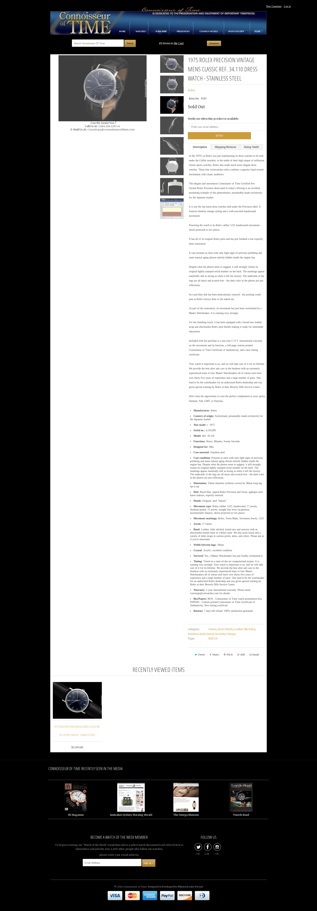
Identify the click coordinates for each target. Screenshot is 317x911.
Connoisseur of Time (135, 886)
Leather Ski (240, 629)
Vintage (231, 634)
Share (215, 654)
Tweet (201, 654)
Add (242, 654)
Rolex (191, 90)
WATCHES (141, 31)
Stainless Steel (196, 634)
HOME (122, 31)
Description (200, 147)
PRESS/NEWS (183, 31)
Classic (212, 629)
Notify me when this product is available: (213, 118)
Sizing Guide (251, 147)
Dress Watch (225, 629)
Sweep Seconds (216, 634)
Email (255, 654)
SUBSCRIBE (161, 31)
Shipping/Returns (225, 147)
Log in (287, 6)
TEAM (257, 31)
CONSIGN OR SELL (209, 31)
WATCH (212, 638)
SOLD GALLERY (236, 31)
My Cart (179, 43)
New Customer (274, 6)
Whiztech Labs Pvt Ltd (190, 886)
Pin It (230, 654)
